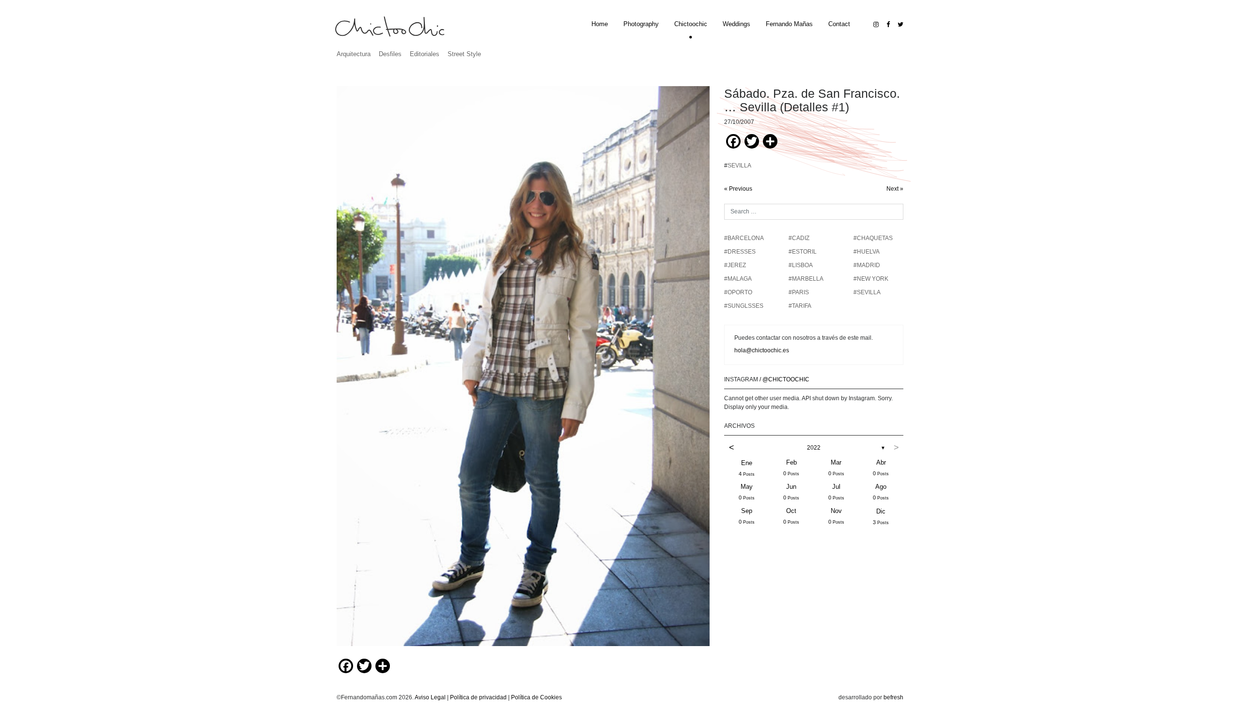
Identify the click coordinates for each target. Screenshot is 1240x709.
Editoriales (424, 54)
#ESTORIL (803, 251)
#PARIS (799, 292)
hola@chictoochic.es (761, 350)
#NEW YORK (870, 278)
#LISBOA (801, 265)
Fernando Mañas (789, 24)
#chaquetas (873, 238)
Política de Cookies (536, 697)
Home (599, 24)
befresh (893, 697)
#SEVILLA (867, 292)
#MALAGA (738, 278)
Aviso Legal (430, 697)
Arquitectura (354, 54)
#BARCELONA (744, 238)
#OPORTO (738, 292)
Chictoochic (690, 24)
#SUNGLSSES (743, 305)
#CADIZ (799, 238)
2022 (814, 447)
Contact (839, 24)
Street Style (464, 54)
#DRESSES (740, 251)
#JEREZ (735, 265)
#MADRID (866, 265)
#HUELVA (866, 251)
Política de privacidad (478, 697)
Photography (641, 24)
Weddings (736, 24)
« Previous (738, 188)
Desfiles (390, 54)
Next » (894, 188)
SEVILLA (739, 165)
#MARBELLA (806, 278)
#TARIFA (800, 305)
